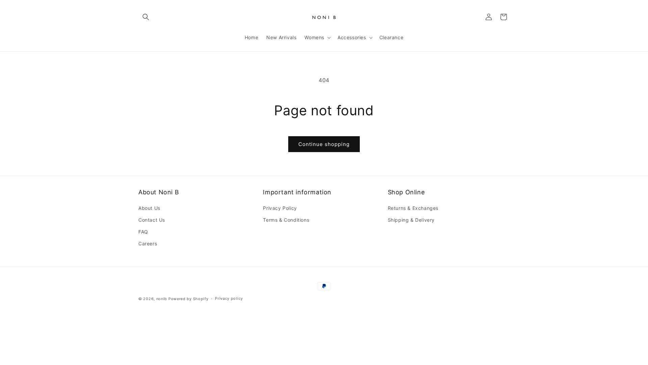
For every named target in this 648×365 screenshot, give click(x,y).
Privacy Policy (280, 208)
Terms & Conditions (286, 220)
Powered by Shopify (188, 298)
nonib (161, 298)
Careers (147, 243)
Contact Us (151, 220)
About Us (149, 208)
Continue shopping (324, 144)
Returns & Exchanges (413, 208)
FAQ (143, 232)
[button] (145, 16)
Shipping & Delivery (411, 220)
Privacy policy (229, 298)
